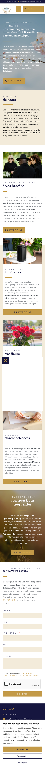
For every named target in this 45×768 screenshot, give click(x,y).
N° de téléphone (10, 633)
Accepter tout (22, 749)
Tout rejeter (22, 763)
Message (7, 656)
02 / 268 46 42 (9, 600)
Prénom (6, 610)
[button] (18, 9)
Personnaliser (22, 756)
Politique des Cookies (30, 675)
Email (5, 645)
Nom (5, 622)
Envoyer (22, 694)
